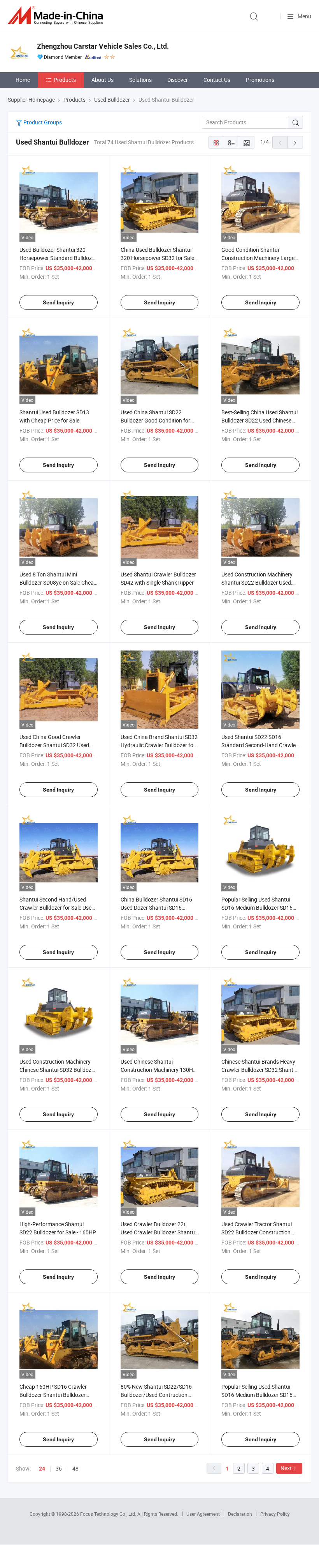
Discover (177, 79)
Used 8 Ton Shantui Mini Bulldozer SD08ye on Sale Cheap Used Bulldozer (58, 582)
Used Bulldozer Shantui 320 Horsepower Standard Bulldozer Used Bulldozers (57, 258)
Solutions (140, 79)
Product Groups (42, 122)
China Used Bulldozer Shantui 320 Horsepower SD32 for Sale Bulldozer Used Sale (157, 258)
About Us (102, 79)
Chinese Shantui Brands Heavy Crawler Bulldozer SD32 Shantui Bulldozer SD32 (259, 1070)
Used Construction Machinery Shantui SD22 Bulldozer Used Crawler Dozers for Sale (257, 582)
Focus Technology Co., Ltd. (108, 1514)
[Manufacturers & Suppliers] (57, 15)
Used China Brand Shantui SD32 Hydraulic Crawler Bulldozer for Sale (159, 745)
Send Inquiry (58, 302)
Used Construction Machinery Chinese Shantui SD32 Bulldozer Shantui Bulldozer (57, 1070)
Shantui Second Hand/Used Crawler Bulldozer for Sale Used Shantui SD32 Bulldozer (57, 907)
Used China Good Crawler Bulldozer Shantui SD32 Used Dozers (54, 745)
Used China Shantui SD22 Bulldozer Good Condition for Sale (155, 420)
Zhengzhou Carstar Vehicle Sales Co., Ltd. (103, 46)
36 (59, 1468)
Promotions (260, 79)
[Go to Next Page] (295, 142)
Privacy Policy (275, 1514)
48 (75, 1468)
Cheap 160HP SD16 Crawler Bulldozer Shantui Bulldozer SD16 (53, 1395)
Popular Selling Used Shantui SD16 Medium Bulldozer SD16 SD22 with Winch (257, 907)
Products (65, 79)
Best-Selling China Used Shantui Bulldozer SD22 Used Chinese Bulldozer (259, 420)
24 (42, 1468)
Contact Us (216, 79)
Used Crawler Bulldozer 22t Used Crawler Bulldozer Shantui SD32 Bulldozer (158, 1232)
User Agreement (203, 1514)
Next (286, 1468)
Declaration (240, 1514)
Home (23, 79)
